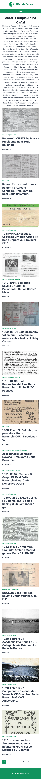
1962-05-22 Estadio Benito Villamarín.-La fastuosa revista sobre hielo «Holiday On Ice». (20, 336)
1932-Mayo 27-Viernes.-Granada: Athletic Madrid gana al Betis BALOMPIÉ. (18, 550)
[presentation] (20, 120)
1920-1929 (5, 181)
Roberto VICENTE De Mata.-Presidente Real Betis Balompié (20, 141)
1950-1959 (5, 470)
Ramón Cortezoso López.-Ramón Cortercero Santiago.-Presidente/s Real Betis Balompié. (19, 189)
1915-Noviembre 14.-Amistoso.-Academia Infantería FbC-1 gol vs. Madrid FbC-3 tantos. (17, 745)
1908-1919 (5, 135)
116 (23, 761)
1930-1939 (5, 450)
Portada (13, 135)
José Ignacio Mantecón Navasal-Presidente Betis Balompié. (18, 457)
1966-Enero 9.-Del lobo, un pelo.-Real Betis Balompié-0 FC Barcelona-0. (19, 435)
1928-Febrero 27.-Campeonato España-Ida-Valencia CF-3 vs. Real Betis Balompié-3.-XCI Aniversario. (20, 694)
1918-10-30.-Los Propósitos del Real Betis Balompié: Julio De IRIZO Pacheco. (18, 385)
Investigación (15, 279)
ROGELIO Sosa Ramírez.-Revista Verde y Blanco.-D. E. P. (19, 596)
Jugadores (15, 589)
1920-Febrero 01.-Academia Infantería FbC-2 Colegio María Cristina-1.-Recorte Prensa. (19, 643)
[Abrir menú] (20, 10)
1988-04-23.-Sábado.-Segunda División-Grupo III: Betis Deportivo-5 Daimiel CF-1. (20, 238)
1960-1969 (5, 328)
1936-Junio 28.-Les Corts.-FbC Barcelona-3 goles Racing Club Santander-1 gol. (20, 502)
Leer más (6, 149)
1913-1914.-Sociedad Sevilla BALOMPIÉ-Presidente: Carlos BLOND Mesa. (19, 287)
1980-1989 (5, 230)
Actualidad (6, 589)
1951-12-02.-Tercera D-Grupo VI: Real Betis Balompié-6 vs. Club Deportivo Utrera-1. (17, 479)
